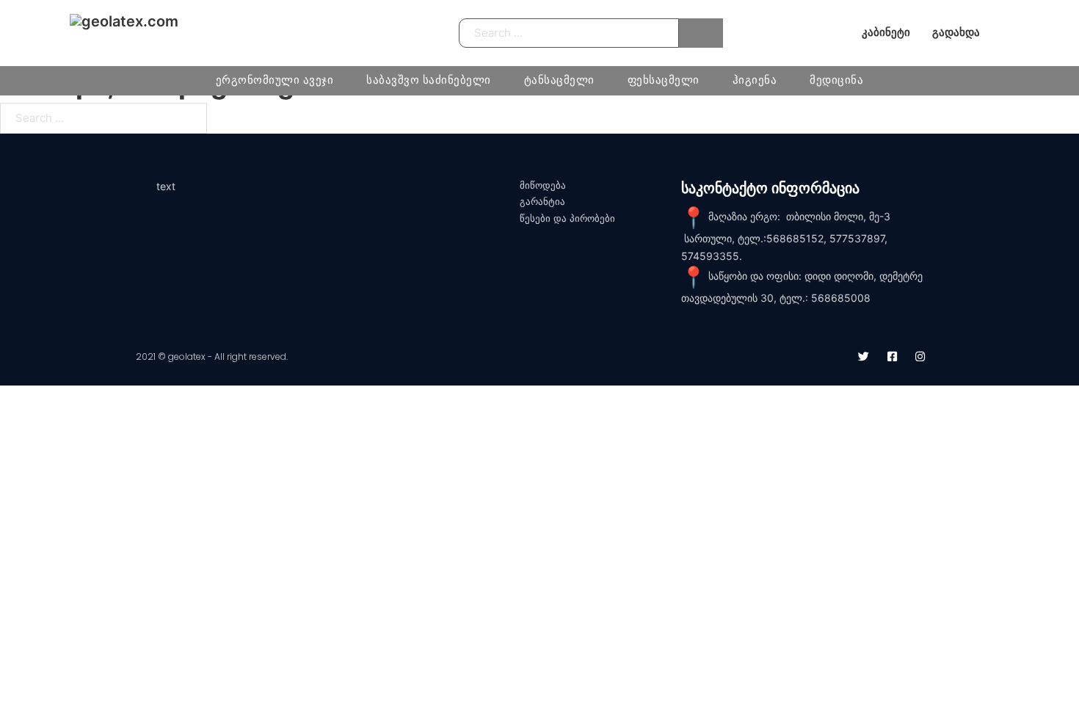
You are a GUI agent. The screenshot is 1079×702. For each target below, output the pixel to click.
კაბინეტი (886, 32)
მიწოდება (543, 185)
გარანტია (542, 202)
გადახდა (956, 32)
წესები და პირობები (567, 218)
